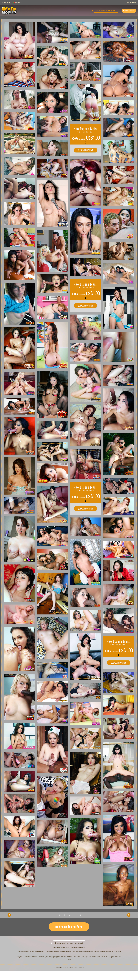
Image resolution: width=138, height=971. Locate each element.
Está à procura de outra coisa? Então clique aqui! (70, 943)
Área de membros (131, 2)
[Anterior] (9, 915)
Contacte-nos (49, 951)
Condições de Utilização (23, 951)
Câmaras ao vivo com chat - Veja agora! (106, 11)
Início (55, 947)
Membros (59, 947)
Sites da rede (7, 3)
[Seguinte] (128, 915)
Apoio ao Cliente (34, 951)
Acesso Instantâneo (129, 11)
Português (17, 3)
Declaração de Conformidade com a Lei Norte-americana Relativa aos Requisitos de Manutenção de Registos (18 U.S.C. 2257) (83, 951)
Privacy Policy (118, 951)
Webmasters (42, 951)
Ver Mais (83, 947)
